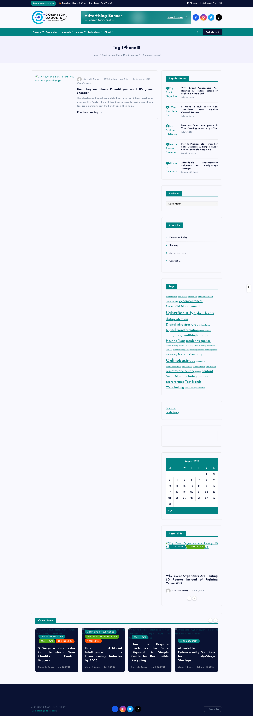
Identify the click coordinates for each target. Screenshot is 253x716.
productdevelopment (173, 366)
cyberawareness (190, 301)
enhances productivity (174, 336)
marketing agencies (196, 350)
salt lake (198, 371)
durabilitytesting (205, 330)
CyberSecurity (179, 313)
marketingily (172, 412)
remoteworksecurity (180, 371)
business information (205, 296)
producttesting (187, 366)
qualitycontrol (211, 366)
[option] (192, 567)
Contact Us (175, 261)
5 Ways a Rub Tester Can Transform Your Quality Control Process (199, 110)
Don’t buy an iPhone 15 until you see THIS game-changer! (131, 55)
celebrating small (172, 301)
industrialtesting (172, 346)
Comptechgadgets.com (44, 711)
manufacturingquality (181, 350)
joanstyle (170, 408)
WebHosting (175, 387)
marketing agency (211, 350)
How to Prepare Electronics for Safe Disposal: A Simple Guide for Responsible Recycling (199, 147)
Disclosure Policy (178, 238)
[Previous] (189, 598)
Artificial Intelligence (54, 632)
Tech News (177, 547)
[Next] (194, 598)
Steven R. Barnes (91, 79)
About (108, 32)
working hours (190, 388)
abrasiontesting (171, 296)
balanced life (192, 296)
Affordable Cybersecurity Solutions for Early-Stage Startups (199, 166)
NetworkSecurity (190, 354)
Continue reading (88, 112)
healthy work (203, 336)
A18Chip (124, 79)
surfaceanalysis (203, 377)
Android (37, 32)
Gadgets (66, 32)
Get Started (212, 32)
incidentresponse (198, 341)
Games (79, 32)
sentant (207, 371)
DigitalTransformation (182, 330)
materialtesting (171, 355)
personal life (200, 361)
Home (96, 55)
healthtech (190, 335)
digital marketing (203, 325)
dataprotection (177, 319)
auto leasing (182, 296)
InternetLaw (182, 346)
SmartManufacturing (181, 376)
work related (200, 388)
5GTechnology (110, 79)
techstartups (175, 381)
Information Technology (55, 637)
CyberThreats (204, 313)
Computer (51, 32)
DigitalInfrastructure (181, 324)
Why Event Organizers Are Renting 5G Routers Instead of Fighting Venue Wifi (199, 91)
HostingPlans (175, 341)
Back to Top (213, 709)
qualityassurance (199, 366)
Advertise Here (177, 253)
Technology (94, 32)
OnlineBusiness (180, 361)
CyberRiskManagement (183, 306)
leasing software (194, 346)
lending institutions (208, 346)
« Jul (170, 510)
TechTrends (193, 381)
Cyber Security (142, 641)
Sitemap (173, 245)
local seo (169, 350)
